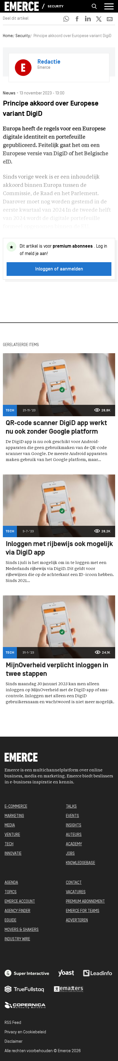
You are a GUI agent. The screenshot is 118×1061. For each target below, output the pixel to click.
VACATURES (76, 892)
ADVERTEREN (77, 920)
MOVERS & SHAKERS (22, 930)
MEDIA (10, 825)
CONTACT (74, 883)
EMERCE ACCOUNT (20, 902)
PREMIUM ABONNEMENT (85, 902)
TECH (9, 844)
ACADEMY (74, 844)
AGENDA (11, 883)
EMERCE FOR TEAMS (82, 911)
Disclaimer (13, 1042)
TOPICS (11, 892)
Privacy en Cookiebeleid (25, 1032)
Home (8, 36)
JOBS (70, 854)
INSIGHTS (73, 825)
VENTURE (12, 835)
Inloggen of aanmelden (59, 269)
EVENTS (72, 816)
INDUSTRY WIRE (17, 939)
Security (55, 6)
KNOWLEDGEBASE (80, 863)
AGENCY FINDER (17, 911)
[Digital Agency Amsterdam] (27, 973)
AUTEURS (74, 835)
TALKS (71, 807)
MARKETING (14, 816)
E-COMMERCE (16, 807)
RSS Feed (13, 1023)
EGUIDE (10, 920)
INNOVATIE (13, 854)
